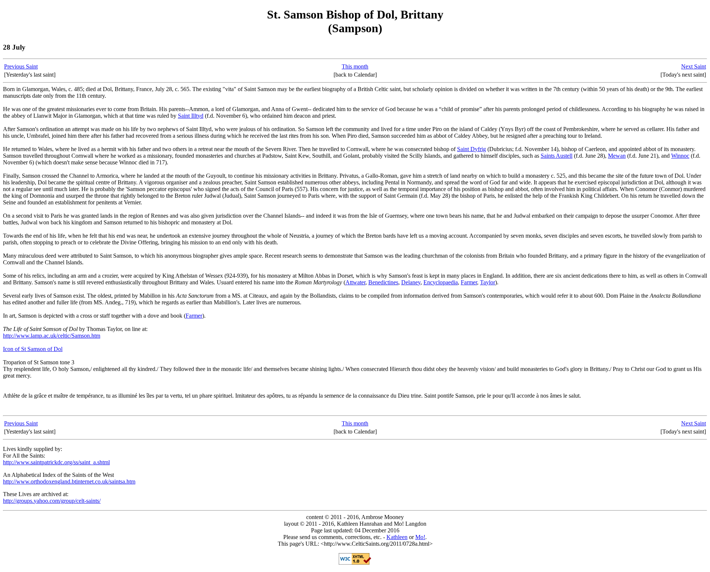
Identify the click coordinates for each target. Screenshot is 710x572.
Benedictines (383, 282)
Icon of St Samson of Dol (32, 349)
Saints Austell (556, 156)
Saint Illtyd (190, 116)
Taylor (487, 282)
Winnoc (680, 156)
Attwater (355, 282)
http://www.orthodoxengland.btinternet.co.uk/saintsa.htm (69, 481)
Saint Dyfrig (471, 149)
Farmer (469, 282)
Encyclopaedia (440, 282)
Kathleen (397, 537)
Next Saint (693, 66)
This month (355, 66)
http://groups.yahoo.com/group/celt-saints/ (52, 501)
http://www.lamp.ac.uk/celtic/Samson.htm (51, 335)
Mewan (617, 156)
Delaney (410, 282)
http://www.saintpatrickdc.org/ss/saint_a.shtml (56, 462)
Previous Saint (21, 66)
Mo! (420, 537)
